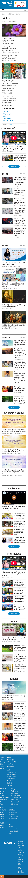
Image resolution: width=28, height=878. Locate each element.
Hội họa (1, 793)
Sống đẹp (2, 816)
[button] (25, 166)
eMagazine (14, 621)
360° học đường (14, 804)
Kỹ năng (1, 821)
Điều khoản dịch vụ (20, 869)
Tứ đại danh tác (10, 781)
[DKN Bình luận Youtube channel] (20, 6)
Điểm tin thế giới (17, 215)
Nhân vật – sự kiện (14, 488)
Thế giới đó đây (10, 766)
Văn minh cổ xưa (3, 800)
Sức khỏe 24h (12, 821)
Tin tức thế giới (10, 760)
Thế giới (16, 346)
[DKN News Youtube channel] (18, 6)
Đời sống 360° (3, 810)
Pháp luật (16, 237)
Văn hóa (4, 14)
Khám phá (2, 819)
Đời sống (16, 369)
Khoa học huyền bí (12, 829)
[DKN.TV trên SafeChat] (15, 3)
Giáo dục (13, 789)
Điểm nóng (16, 205)
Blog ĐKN (2, 823)
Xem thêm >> (23, 173)
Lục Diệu (10, 124)
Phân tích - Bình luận (11, 762)
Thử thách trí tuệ (14, 791)
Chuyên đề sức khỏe (13, 812)
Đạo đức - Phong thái (18, 196)
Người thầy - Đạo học (15, 795)
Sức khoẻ (2, 827)
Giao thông (2, 768)
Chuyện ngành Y (12, 814)
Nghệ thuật (11, 14)
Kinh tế (15, 186)
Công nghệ (11, 827)
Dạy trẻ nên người (15, 802)
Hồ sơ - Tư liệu (10, 764)
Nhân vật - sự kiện (5, 510)
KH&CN (10, 824)
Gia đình (2, 812)
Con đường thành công (16, 797)
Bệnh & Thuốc (12, 810)
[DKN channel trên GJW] (22, 3)
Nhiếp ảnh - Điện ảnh (4, 797)
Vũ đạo (1, 804)
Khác (15, 661)
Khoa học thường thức (13, 831)
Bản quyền (21, 872)
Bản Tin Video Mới (15, 554)
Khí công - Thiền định (13, 816)
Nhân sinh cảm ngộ (11, 774)
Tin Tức (3, 577)
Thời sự (2, 757)
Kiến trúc (2, 795)
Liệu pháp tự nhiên (13, 819)
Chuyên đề (9, 783)
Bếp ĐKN (2, 814)
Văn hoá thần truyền (18, 359)
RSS (19, 866)
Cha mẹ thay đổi (14, 800)
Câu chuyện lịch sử (6, 328)
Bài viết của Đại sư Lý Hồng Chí (14, 413)
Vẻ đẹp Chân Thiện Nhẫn (7, 266)
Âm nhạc (3, 308)
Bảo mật (20, 871)
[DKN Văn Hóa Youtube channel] (23, 6)
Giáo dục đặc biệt (15, 793)
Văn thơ (18, 14)
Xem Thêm (14, 166)
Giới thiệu (19, 864)
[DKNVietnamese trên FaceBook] (16, 3)
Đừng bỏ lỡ (14, 679)
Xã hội (1, 764)
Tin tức (10, 833)
